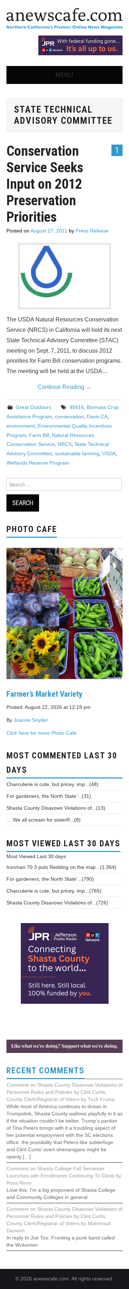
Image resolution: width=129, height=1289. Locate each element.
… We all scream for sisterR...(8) (43, 820)
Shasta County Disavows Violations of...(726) (57, 902)
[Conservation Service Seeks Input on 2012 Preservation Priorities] (64, 271)
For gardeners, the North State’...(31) (48, 796)
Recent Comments (45, 1071)
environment (20, 426)
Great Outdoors (33, 407)
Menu (64, 75)
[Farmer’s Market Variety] (64, 612)
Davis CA (97, 416)
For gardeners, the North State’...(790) (50, 879)
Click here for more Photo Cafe (41, 733)
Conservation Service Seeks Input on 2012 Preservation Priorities (44, 184)
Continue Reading (64, 387)
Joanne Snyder (31, 720)
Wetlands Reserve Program (37, 463)
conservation (69, 416)
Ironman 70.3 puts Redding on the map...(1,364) (61, 867)
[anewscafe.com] (64, 19)
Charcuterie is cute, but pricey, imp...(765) (53, 891)
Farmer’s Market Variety (44, 693)
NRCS (65, 444)
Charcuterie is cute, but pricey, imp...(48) (52, 784)
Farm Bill (39, 435)
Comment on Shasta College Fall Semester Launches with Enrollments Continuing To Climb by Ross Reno (63, 1176)
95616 (77, 407)
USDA (109, 453)
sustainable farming (77, 453)
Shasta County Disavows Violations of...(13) (55, 808)
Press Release (92, 231)
